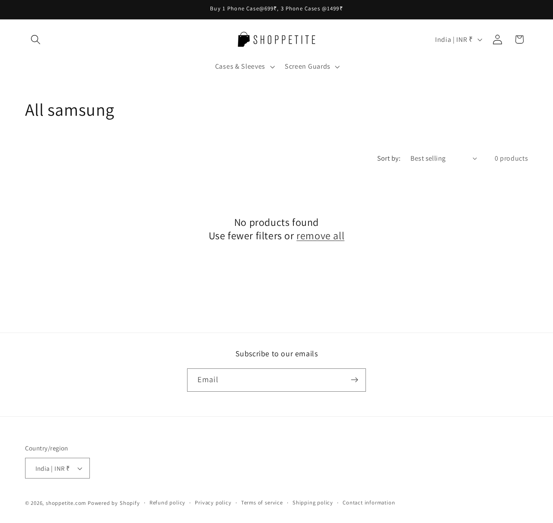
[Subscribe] (354, 380)
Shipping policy (312, 502)
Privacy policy (213, 502)
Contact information (369, 502)
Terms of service (262, 502)
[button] (36, 40)
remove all (320, 235)
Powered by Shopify (114, 503)
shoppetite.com (66, 503)
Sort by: (389, 158)
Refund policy (167, 502)
